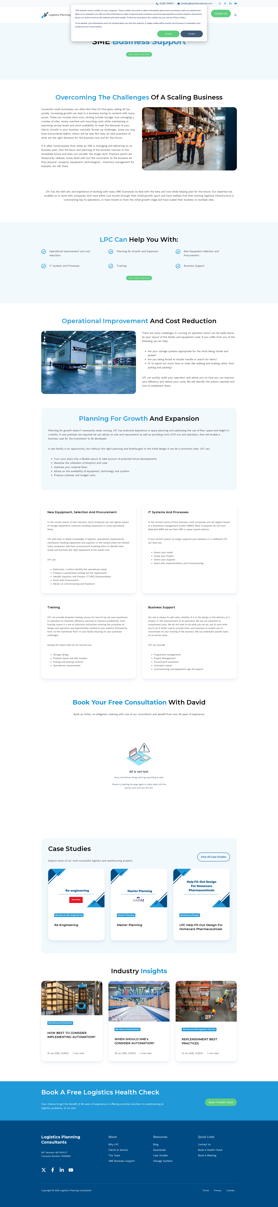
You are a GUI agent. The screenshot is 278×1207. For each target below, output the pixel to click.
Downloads (159, 1150)
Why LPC (113, 1144)
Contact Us (204, 1144)
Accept (168, 33)
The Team (114, 1155)
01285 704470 (166, 3)
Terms (205, 1190)
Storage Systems (163, 1161)
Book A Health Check (210, 1150)
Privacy (217, 1190)
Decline (191, 33)
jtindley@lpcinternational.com (196, 3)
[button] (235, 15)
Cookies (230, 1190)
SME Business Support (121, 1161)
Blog (155, 1144)
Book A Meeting (207, 1155)
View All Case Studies (213, 857)
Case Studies (160, 1155)
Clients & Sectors (118, 1150)
